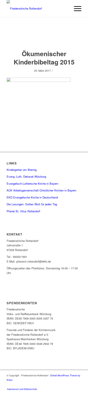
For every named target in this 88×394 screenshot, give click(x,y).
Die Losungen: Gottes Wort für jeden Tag (32, 204)
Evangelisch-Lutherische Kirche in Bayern (32, 183)
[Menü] (75, 8)
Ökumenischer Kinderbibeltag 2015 (44, 57)
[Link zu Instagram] (78, 384)
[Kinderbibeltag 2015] (44, 37)
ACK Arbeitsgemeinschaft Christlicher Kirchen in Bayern (41, 190)
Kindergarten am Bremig (22, 170)
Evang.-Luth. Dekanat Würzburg (26, 176)
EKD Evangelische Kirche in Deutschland (32, 197)
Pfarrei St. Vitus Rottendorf (23, 211)
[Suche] (65, 8)
